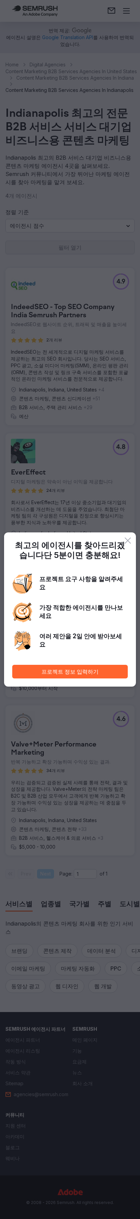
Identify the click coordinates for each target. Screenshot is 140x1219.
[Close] (128, 540)
